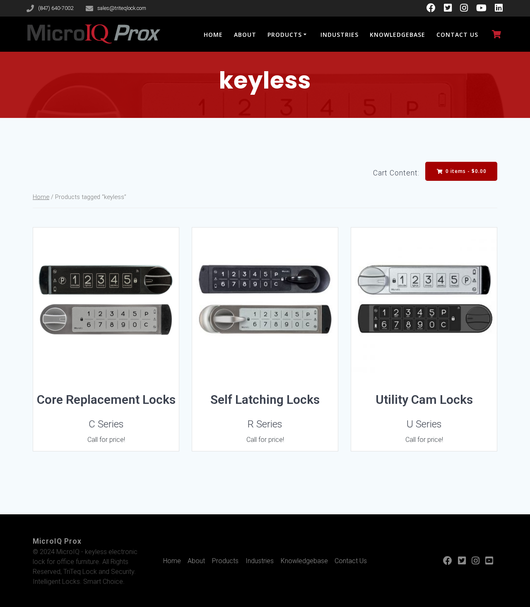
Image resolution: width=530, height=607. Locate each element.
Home (213, 34)
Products (284, 34)
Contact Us (457, 34)
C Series (106, 424)
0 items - (465, 171)
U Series (424, 424)
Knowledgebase (397, 34)
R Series (265, 424)
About (245, 34)
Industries (339, 34)
